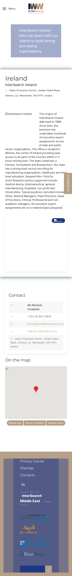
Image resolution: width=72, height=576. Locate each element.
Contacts (27, 475)
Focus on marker (35, 423)
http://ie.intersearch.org (42, 331)
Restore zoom (55, 423)
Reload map (15, 423)
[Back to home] (36, 8)
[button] (9, 8)
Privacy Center (32, 461)
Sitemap (27, 468)
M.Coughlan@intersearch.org (45, 324)
